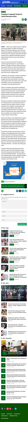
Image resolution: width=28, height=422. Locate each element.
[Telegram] (23, 191)
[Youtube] (10, 409)
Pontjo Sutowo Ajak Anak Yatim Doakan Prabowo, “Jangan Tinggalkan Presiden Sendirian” (18, 241)
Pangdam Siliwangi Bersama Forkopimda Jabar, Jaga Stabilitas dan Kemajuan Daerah (17, 232)
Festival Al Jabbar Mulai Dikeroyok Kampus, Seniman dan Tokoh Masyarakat (16, 397)
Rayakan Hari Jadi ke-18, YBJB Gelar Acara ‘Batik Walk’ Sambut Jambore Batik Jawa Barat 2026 (17, 258)
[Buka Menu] (23, 2)
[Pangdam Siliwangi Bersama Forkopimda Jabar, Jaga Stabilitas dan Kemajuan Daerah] (4, 233)
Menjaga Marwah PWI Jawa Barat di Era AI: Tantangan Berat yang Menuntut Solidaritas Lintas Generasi (18, 276)
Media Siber (9, 413)
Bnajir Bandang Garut (10, 181)
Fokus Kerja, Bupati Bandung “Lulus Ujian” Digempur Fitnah (16, 392)
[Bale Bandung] (10, 2)
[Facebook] (17, 191)
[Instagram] (7, 409)
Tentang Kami (4, 415)
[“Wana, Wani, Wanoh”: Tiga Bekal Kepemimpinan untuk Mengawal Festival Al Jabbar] (4, 268)
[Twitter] (20, 191)
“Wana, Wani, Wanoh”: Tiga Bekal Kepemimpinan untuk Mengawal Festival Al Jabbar (16, 267)
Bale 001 (2, 19)
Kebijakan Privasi (13, 415)
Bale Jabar (3, 11)
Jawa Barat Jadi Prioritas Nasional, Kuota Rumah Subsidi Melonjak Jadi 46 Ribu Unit (16, 370)
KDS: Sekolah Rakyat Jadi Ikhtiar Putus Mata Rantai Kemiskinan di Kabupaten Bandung (16, 386)
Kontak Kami (17, 413)
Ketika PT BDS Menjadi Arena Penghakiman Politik (16, 359)
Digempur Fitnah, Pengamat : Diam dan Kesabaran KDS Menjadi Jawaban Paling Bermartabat (15, 381)
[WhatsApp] (25, 191)
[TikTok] (13, 409)
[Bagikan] (25, 19)
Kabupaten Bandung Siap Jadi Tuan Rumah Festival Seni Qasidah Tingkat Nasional (16, 364)
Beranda (3, 413)
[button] (21, 2)
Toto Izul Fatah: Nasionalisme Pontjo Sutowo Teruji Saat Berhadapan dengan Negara (17, 250)
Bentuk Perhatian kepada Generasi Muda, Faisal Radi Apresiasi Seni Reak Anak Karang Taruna (16, 375)
